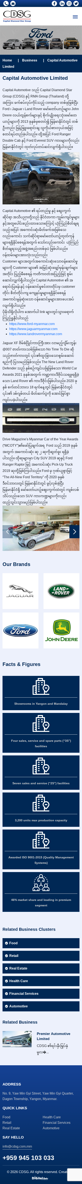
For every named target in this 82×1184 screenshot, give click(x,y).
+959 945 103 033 (28, 1157)
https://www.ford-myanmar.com (32, 324)
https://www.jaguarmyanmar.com (33, 329)
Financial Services (23, 993)
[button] (74, 531)
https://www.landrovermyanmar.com (37, 334)
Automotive (18, 1006)
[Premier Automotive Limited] (17, 1039)
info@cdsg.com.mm (17, 1146)
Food (13, 943)
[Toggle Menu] (75, 16)
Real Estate (18, 968)
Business (29, 60)
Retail (13, 956)
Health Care (18, 981)
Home (7, 60)
